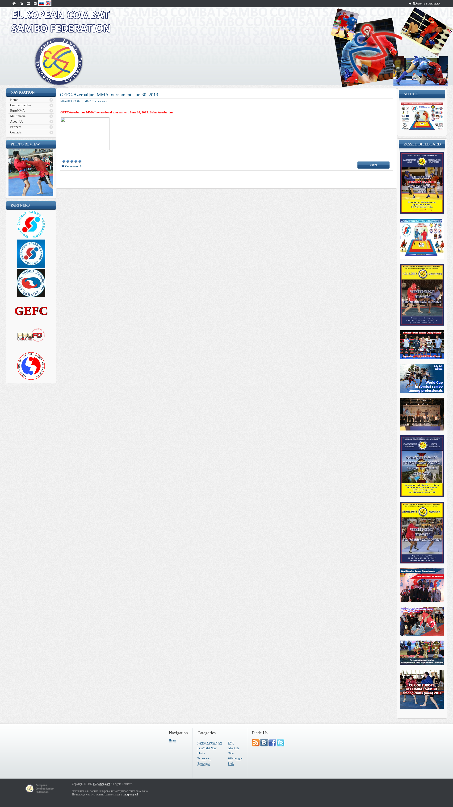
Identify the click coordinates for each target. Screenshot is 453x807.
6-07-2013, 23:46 (70, 101)
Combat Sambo (20, 105)
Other (231, 753)
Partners (15, 127)
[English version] (48, 5)
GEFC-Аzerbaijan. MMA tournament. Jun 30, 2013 (109, 94)
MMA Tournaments (95, 101)
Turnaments (204, 758)
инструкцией (130, 794)
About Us (16, 121)
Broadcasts (203, 763)
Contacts (15, 132)
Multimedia (17, 116)
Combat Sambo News (209, 743)
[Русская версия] (41, 5)
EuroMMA (17, 110)
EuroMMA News (207, 748)
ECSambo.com (101, 784)
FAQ (231, 743)
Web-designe (235, 758)
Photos (201, 753)
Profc (231, 763)
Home (14, 100)
